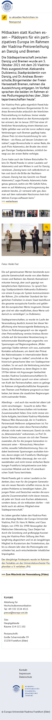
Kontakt (23, 669)
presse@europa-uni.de (16, 612)
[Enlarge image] (46, 227)
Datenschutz (25, 676)
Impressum (25, 673)
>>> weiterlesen (10, 201)
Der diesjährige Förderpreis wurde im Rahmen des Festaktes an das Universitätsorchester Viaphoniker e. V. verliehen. (26, 563)
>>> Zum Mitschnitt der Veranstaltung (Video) (25, 574)
